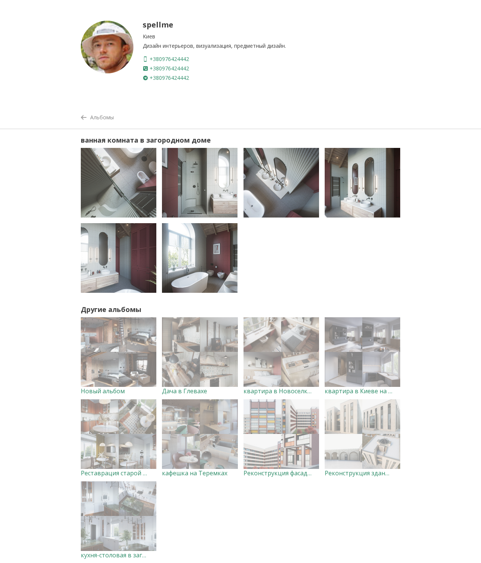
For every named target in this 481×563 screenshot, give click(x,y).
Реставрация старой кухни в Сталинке (138, 473)
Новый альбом (103, 391)
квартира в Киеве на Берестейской (377, 391)
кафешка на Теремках (194, 473)
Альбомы (102, 117)
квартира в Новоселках (279, 391)
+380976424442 (168, 58)
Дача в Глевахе (184, 391)
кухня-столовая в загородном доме (133, 555)
